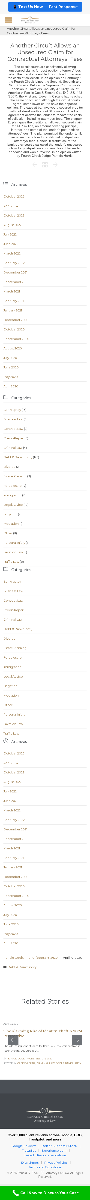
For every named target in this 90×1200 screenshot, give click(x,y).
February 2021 (13, 301)
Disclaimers (30, 1162)
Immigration (12, 495)
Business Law (13, 419)
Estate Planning (15, 476)
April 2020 (10, 386)
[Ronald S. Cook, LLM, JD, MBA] (30, 20)
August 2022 (12, 225)
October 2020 (14, 329)
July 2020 (10, 358)
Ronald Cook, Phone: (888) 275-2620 (30, 957)
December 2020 (15, 320)
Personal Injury (14, 542)
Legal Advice (13, 504)
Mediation (11, 523)
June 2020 (11, 367)
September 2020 (16, 339)
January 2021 (12, 310)
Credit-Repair (13, 438)
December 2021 (15, 272)
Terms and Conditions (45, 1167)
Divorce (9, 466)
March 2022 (12, 253)
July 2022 (10, 234)
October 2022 (13, 215)
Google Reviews (24, 1146)
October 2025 (13, 196)
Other (7, 533)
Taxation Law (13, 552)
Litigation (10, 514)
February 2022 (14, 263)
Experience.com (54, 1150)
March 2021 (11, 291)
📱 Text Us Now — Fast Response (45, 7)
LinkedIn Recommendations (45, 1155)
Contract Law (13, 428)
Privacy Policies (55, 1162)
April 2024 (10, 206)
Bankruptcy (12, 410)
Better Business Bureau (59, 1146)
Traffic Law (11, 561)
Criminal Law (12, 447)
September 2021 (15, 282)
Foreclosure (12, 485)
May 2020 (10, 377)
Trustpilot (29, 1150)
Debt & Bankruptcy (17, 457)
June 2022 (10, 244)
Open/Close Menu (8, 20)
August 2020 (12, 348)
